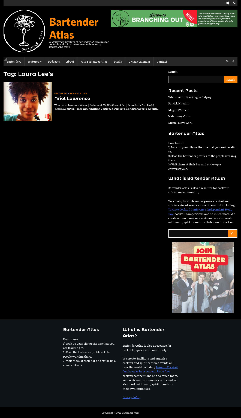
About (70, 61)
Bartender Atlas (74, 28)
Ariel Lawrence (72, 98)
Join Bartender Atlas (94, 61)
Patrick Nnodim (178, 103)
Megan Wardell (178, 110)
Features (33, 61)
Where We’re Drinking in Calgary (190, 97)
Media (118, 61)
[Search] (232, 233)
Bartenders (14, 61)
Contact (162, 61)
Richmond (75, 93)
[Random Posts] (227, 3)
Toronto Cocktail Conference (187, 209)
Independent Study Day (154, 371)
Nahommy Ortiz (179, 116)
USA (85, 93)
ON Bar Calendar (139, 61)
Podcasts (54, 61)
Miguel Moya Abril (180, 123)
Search (172, 71)
